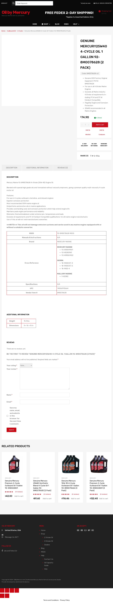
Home (35, 24)
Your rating (12, 365)
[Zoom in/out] (17, 590)
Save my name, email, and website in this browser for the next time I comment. (15, 416)
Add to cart (100, 125)
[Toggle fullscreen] (12, 590)
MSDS (66, 24)
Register (108, 3)
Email (9, 402)
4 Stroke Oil (48, 541)
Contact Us (48, 559)
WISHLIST (4, 3)
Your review (12, 369)
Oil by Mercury (16, 12)
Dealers (47, 545)
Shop (46, 24)
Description (11, 168)
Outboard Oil (11, 31)
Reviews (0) (63, 168)
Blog (57, 24)
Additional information (37, 168)
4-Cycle (20, 31)
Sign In (102, 3)
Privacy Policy (65, 600)
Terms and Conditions (51, 600)
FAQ (45, 569)
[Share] (7, 590)
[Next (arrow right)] (7, 596)
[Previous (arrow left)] (2, 596)
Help (75, 24)
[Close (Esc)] (2, 590)
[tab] (12, 168)
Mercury (8, 478)
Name (9, 395)
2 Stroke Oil (48, 537)
